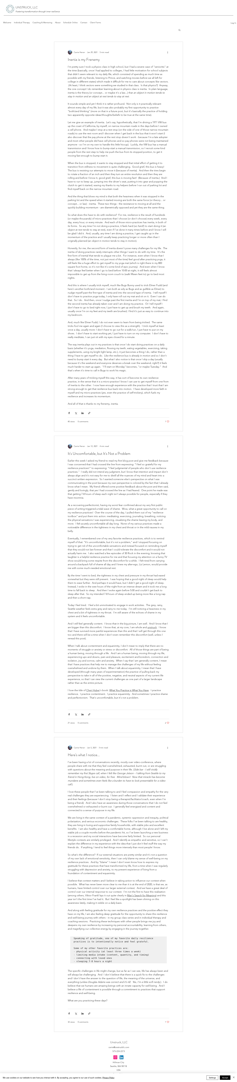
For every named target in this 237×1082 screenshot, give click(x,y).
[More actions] (167, 52)
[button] (179, 30)
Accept (225, 1077)
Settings (212, 1077)
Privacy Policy (108, 1077)
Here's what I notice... (84, 755)
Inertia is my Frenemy (84, 59)
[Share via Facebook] (69, 413)
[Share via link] (89, 413)
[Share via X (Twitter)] (75, 413)
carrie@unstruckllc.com (118, 1047)
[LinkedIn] (121, 1057)
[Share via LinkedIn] (82, 413)
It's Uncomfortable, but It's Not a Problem (99, 453)
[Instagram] (115, 1057)
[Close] (233, 1077)
